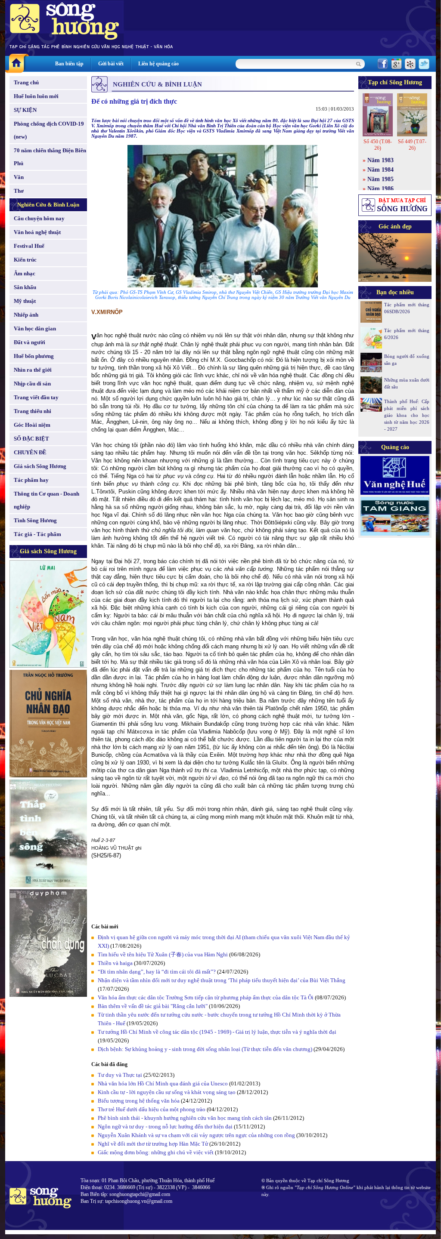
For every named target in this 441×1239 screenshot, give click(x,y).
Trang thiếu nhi (32, 411)
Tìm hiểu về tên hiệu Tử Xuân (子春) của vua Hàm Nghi (163, 954)
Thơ (19, 191)
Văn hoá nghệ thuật (37, 232)
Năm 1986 (380, 188)
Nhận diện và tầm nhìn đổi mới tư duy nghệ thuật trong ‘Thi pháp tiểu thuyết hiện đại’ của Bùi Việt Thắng (221, 980)
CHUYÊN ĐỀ (30, 452)
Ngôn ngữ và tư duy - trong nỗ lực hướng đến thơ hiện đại (165, 1126)
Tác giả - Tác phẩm (37, 534)
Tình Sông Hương (35, 520)
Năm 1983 (380, 160)
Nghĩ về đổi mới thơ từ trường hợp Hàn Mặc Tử (153, 1143)
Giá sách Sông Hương (40, 466)
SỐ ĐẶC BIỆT (31, 438)
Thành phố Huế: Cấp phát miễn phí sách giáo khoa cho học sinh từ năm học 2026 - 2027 (406, 415)
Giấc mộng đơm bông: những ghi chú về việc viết (156, 1152)
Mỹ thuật (25, 301)
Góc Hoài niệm (32, 425)
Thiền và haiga (115, 963)
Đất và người (29, 342)
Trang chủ (26, 82)
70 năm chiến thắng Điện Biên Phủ (50, 156)
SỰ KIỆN (25, 110)
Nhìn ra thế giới (33, 370)
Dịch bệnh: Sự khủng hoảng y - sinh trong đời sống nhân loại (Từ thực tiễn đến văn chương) (205, 1049)
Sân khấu (25, 287)
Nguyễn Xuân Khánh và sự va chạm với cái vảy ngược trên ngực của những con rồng (196, 1135)
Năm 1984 (380, 169)
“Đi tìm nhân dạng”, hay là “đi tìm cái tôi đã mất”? (157, 971)
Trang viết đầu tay (36, 397)
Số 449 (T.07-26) (412, 145)
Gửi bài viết (111, 64)
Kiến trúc (25, 259)
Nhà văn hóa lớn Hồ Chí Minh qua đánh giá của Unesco (163, 1083)
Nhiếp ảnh (26, 314)
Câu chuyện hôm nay (39, 218)
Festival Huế (29, 246)
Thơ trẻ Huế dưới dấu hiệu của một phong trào (151, 1109)
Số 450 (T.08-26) (377, 145)
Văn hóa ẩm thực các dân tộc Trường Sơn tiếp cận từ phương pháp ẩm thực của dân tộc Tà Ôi (206, 997)
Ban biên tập (69, 64)
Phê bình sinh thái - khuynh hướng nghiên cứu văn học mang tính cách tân (185, 1118)
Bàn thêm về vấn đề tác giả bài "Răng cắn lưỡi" (153, 1006)
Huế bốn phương (34, 356)
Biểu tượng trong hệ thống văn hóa (139, 1100)
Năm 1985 (380, 179)
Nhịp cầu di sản (32, 383)
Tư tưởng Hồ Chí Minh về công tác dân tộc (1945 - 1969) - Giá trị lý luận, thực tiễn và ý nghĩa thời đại (217, 1032)
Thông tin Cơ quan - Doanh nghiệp (46, 500)
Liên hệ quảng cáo (158, 64)
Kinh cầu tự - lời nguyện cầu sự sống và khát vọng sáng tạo (167, 1092)
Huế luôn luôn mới (36, 96)
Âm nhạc (24, 273)
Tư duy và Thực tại (120, 1075)
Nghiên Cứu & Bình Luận (48, 204)
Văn (19, 177)
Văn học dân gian (35, 328)
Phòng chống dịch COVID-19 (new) (49, 130)
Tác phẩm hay (31, 480)
